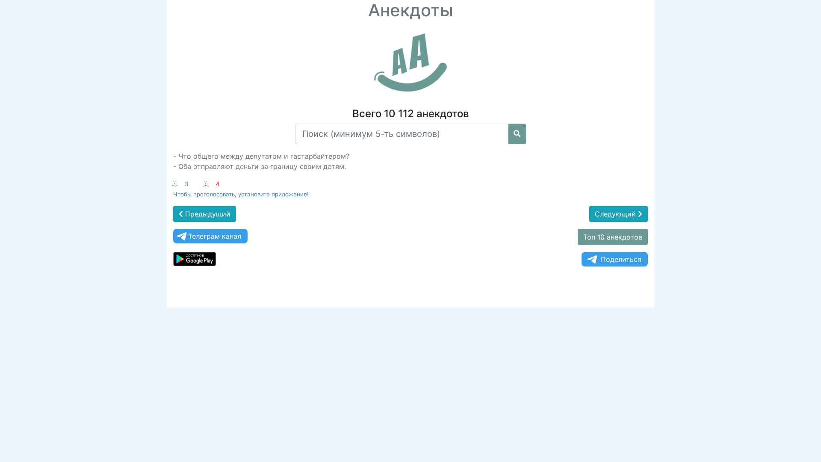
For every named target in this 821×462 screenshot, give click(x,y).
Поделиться (621, 259)
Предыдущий (206, 214)
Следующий (616, 214)
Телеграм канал (214, 236)
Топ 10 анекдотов (612, 237)
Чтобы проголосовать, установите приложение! (241, 194)
